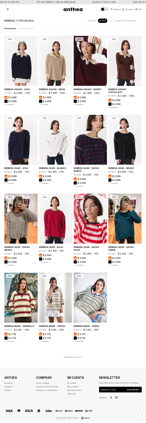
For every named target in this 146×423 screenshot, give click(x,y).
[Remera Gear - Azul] (21, 140)
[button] (115, 9)
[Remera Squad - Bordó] (90, 61)
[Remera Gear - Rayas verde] (125, 219)
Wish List (71, 394)
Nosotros (8, 383)
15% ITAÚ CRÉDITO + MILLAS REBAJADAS (56, 2)
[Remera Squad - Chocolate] (125, 61)
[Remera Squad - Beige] (55, 61)
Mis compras (73, 386)
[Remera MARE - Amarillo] (21, 298)
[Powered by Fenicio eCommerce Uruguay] (85, 418)
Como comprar (42, 383)
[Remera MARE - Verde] (90, 298)
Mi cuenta (71, 383)
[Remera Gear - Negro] (125, 140)
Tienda (7, 390)
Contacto (8, 386)
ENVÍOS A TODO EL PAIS (104, 2)
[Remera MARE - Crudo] (55, 298)
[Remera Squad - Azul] (21, 61)
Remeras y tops (26, 28)
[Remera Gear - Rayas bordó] (90, 140)
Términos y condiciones (46, 390)
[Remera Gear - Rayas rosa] (90, 219)
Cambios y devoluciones (47, 386)
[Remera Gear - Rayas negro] (21, 219)
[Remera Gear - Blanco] (55, 140)
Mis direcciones (74, 390)
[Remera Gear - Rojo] (55, 219)
